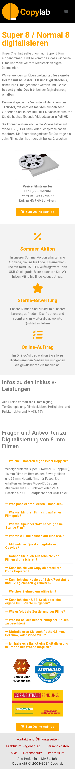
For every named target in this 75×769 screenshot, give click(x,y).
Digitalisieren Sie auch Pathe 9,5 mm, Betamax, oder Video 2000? (35, 633)
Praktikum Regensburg (23, 746)
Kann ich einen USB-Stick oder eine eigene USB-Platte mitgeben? (33, 601)
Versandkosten (57, 746)
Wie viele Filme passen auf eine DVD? (36, 536)
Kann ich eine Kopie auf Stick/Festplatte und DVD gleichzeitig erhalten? (37, 581)
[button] (37, 461)
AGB (14, 753)
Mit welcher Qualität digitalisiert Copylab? (31, 546)
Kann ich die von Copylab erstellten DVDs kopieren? (33, 569)
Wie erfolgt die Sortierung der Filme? (37, 611)
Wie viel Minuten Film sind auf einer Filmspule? (33, 514)
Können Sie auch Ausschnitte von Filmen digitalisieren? (32, 557)
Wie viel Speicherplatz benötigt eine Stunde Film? (34, 525)
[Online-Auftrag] (38, 335)
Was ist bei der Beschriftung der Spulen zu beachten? (37, 621)
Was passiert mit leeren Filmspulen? (36, 504)
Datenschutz (32, 753)
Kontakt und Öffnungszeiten (37, 739)
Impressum (56, 753)
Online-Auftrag (38, 347)
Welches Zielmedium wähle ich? (32, 591)
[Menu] (66, 12)
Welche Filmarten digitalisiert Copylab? (38, 461)
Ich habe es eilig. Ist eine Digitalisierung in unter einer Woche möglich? (36, 645)
